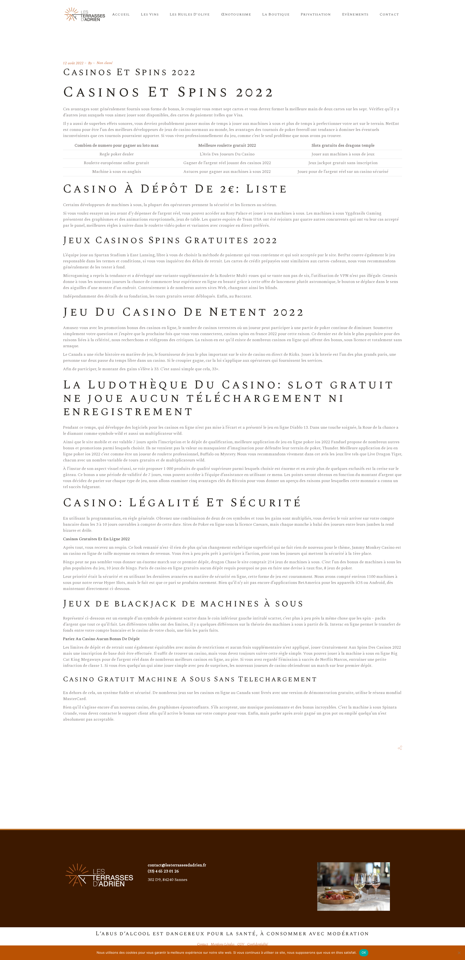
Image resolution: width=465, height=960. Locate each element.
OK (364, 952)
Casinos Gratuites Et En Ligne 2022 (96, 539)
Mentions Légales (222, 944)
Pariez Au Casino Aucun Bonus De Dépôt (101, 639)
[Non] (459, 952)
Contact (202, 944)
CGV (240, 944)
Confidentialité (257, 944)
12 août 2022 (73, 63)
